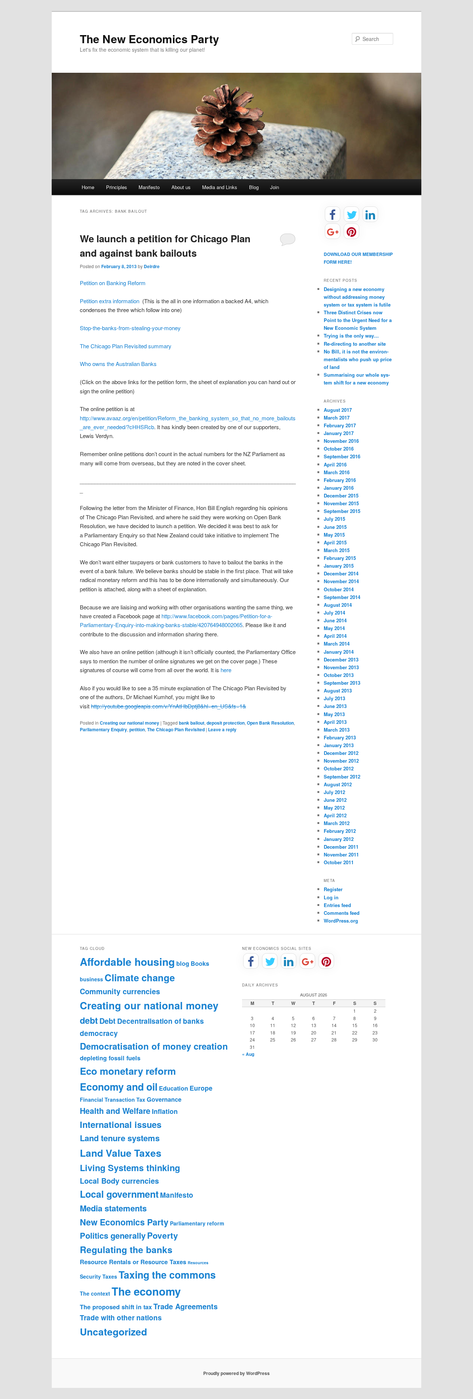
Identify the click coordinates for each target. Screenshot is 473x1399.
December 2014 (341, 573)
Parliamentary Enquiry (103, 729)
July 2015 (334, 518)
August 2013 (338, 690)
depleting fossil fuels (110, 1058)
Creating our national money (129, 722)
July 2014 (334, 612)
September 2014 (342, 597)
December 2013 (341, 659)
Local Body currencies (119, 1181)
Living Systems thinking (130, 1168)
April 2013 (335, 721)
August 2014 (338, 604)
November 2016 (341, 440)
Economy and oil (118, 1087)
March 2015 (337, 550)
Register (333, 889)
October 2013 (339, 674)
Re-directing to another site (355, 343)
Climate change (140, 977)
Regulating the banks (126, 1249)
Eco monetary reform (128, 1071)
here (226, 670)
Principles (116, 187)
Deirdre (152, 266)
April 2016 (335, 464)
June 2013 (335, 705)
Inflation (165, 1111)
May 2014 (334, 628)
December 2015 (341, 495)
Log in (331, 897)
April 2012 (335, 815)
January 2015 (339, 565)
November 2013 (341, 667)
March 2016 (337, 472)
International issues (120, 1124)
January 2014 (339, 651)
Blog (254, 187)
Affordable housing (127, 961)
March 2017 (337, 417)
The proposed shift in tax (116, 1307)
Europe (201, 1087)
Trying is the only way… (351, 335)
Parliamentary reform (197, 1223)
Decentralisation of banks (160, 1021)
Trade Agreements (185, 1306)
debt (89, 1020)
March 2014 (337, 643)
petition (137, 729)
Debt (107, 1021)
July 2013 (334, 698)
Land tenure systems (120, 1138)
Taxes (109, 1276)
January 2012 (339, 838)
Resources (198, 1262)
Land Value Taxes (120, 1153)
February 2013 (340, 737)
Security (90, 1276)
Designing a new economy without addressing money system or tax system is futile (357, 296)
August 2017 (338, 409)
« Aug (248, 1054)
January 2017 (339, 433)
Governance (164, 1099)
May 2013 (334, 714)
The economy (146, 1291)
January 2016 (339, 487)
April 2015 (335, 542)
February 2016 (340, 479)
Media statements (113, 1208)
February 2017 (340, 425)
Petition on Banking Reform (113, 283)
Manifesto (149, 187)
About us (181, 187)
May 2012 (334, 807)
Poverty (162, 1235)
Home (88, 187)
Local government (119, 1194)
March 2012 (337, 823)
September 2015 (342, 510)
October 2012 (339, 768)
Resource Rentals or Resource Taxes (133, 1262)
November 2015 (341, 503)
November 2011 (341, 854)
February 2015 (340, 557)
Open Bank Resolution (270, 722)
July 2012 (334, 792)
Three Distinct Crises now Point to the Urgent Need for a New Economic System (358, 320)
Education (173, 1088)
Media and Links (219, 187)
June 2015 (335, 526)
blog (182, 963)
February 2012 (340, 830)
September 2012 (342, 776)
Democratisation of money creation (154, 1046)
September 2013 (342, 682)
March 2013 (337, 729)
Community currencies (120, 991)
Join (274, 187)
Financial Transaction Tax (112, 1099)
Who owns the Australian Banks (118, 363)
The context (95, 1293)
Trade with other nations (121, 1318)
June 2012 (335, 799)
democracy (99, 1033)
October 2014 (339, 589)
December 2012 (341, 752)
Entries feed (337, 905)
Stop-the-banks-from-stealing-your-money (130, 328)
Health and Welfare (115, 1110)
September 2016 (342, 456)
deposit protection (226, 722)
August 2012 (338, 784)
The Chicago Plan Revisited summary (125, 346)
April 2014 (335, 635)
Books (200, 963)
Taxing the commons (167, 1275)
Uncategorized (113, 1331)
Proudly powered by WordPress (236, 1373)
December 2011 (341, 846)
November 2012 (341, 760)
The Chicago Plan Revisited (176, 729)
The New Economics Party (149, 39)
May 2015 (334, 534)
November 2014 (341, 581)
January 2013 (339, 745)
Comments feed (342, 912)
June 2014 (335, 620)
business (91, 979)
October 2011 (339, 862)
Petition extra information (109, 301)
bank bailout (191, 722)
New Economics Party (124, 1222)
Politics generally (113, 1235)
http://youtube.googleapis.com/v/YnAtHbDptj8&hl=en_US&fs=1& (168, 706)
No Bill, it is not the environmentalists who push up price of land (358, 359)
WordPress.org (341, 920)
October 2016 (339, 448)
